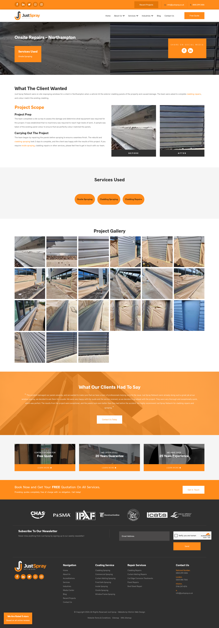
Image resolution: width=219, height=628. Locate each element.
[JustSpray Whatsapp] (35, 4)
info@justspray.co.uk (175, 5)
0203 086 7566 (182, 579)
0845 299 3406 (198, 5)
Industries (146, 15)
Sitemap (115, 618)
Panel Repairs (133, 582)
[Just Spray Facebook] (17, 4)
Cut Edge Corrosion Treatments (140, 578)
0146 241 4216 (181, 586)
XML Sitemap (126, 618)
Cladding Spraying (109, 199)
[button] (30, 251)
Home (108, 15)
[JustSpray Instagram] (41, 4)
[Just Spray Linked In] (23, 4)
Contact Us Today (109, 419)
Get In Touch (193, 489)
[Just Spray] (29, 14)
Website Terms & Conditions (99, 618)
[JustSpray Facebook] (17, 576)
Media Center (68, 590)
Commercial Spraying (104, 574)
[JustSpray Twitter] (29, 4)
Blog (159, 15)
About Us (118, 15)
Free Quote (194, 15)
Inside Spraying (101, 586)
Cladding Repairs (133, 199)
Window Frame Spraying (105, 594)
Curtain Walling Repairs (137, 574)
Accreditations (69, 578)
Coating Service (104, 565)
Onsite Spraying (85, 199)
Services (131, 15)
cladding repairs (194, 94)
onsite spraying (28, 145)
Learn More (43, 468)
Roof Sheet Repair (134, 586)
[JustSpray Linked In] (23, 576)
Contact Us (169, 15)
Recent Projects (146, 4)
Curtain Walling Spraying (105, 578)
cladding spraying (22, 141)
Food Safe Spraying (103, 582)
